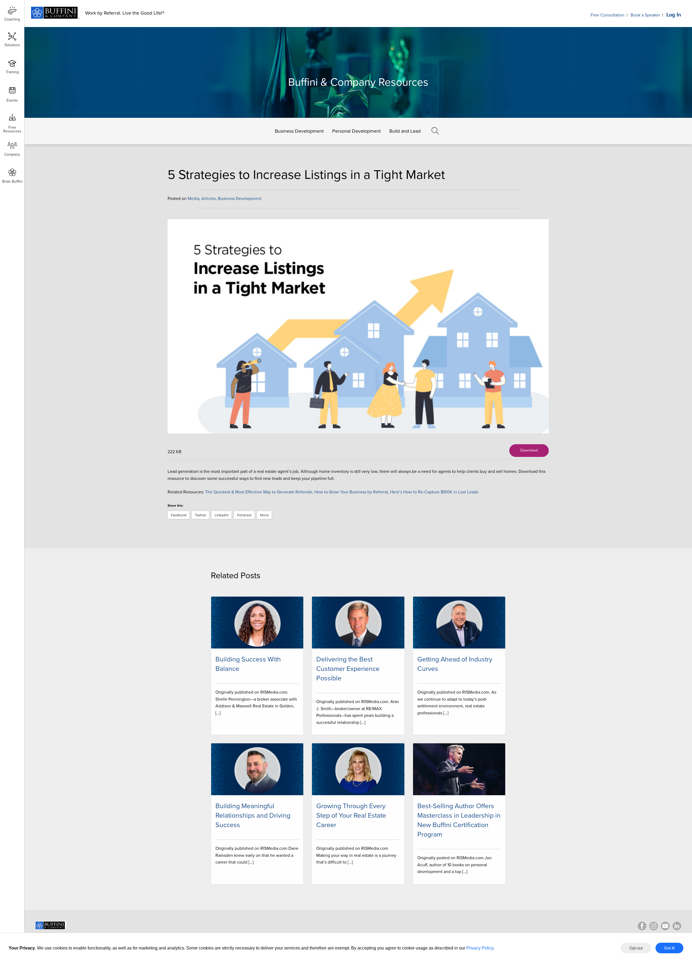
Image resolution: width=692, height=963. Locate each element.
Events (12, 100)
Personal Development (356, 131)
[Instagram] (653, 926)
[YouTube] (665, 926)
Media (193, 198)
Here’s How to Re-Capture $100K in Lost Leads (434, 492)
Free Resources (12, 127)
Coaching (12, 19)
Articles (208, 198)
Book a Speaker (645, 15)
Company (12, 154)
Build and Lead (405, 131)
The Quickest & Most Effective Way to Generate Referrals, (259, 492)
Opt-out (636, 948)
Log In (673, 15)
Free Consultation (607, 15)
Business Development (299, 131)
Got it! (669, 948)
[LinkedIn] (677, 926)
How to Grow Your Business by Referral (351, 492)
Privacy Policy (479, 948)
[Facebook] (642, 926)
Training (12, 72)
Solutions (12, 45)
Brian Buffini (12, 181)
